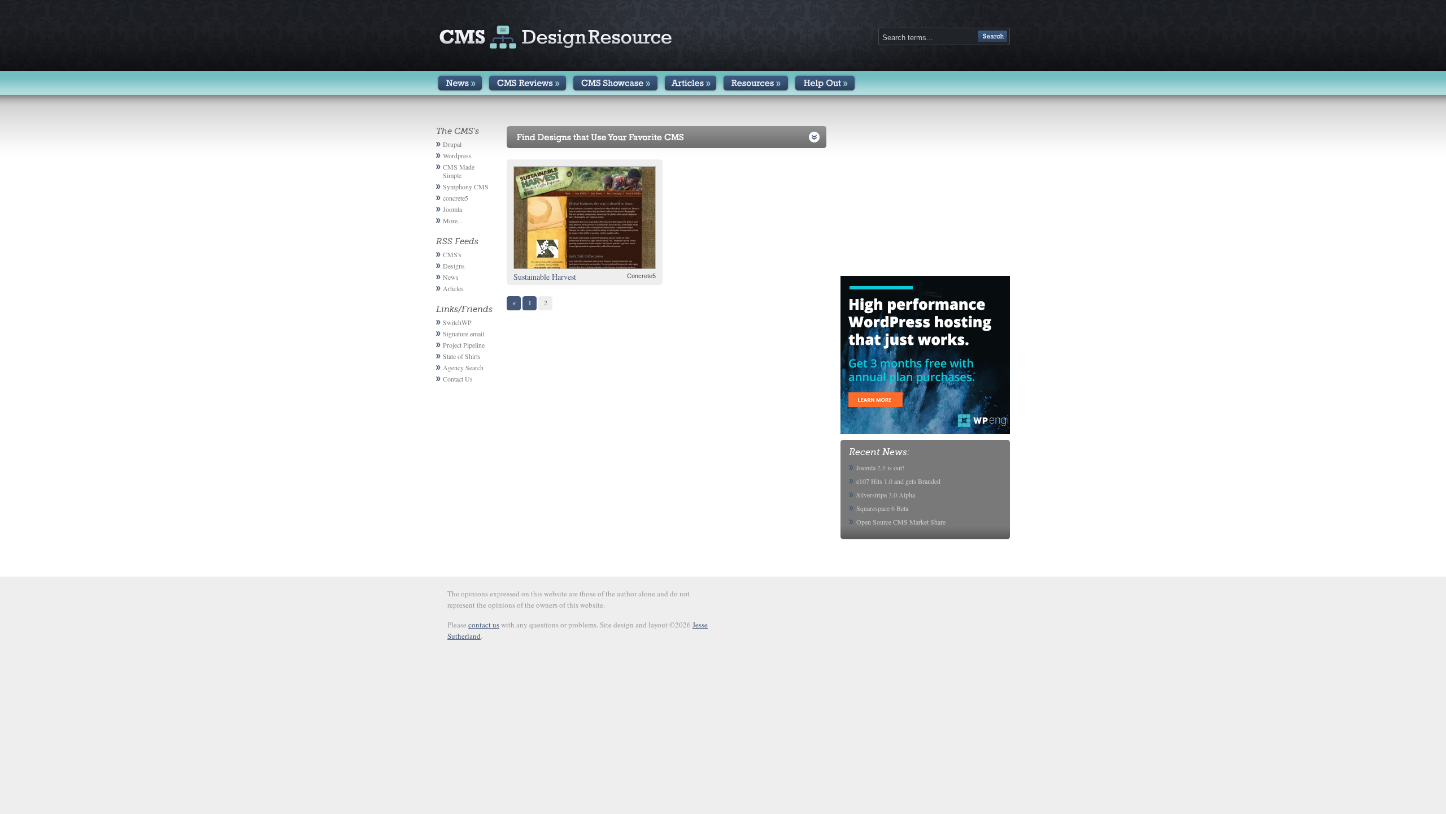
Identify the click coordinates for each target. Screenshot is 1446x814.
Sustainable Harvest (544, 276)
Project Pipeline (464, 344)
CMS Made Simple (458, 171)
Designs (454, 265)
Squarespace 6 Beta (882, 508)
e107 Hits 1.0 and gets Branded (898, 481)
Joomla (452, 209)
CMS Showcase (615, 83)
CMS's (452, 254)
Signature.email (463, 333)
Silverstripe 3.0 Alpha (885, 494)
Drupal (452, 144)
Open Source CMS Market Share (901, 521)
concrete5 (455, 197)
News (460, 83)
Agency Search (463, 367)
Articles (690, 83)
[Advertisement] (925, 196)
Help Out (825, 83)
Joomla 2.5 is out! (880, 467)
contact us (483, 625)
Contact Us (458, 378)
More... (453, 220)
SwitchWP (457, 322)
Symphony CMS (466, 186)
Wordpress (457, 155)
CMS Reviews (527, 83)
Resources (755, 83)
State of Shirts (462, 356)
